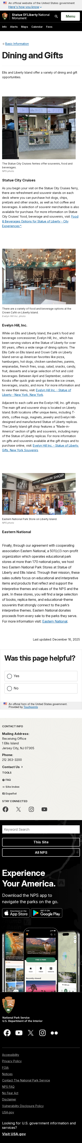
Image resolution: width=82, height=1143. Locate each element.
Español (11, 793)
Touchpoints (31, 707)
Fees (49, 26)
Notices (7, 1074)
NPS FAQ (8, 1086)
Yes (16, 676)
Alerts (14, 26)
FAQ (8, 779)
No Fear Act (10, 1093)
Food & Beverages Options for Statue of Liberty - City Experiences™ (40, 221)
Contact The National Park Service (26, 1080)
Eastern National (54, 621)
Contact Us (11, 767)
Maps (24, 26)
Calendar (37, 26)
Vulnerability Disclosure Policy (23, 1106)
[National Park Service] (5, 16)
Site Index (12, 786)
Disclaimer (9, 1099)
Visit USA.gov (14, 1134)
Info (4, 26)
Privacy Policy (12, 1061)
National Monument (31, 16)
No (16, 688)
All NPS (41, 852)
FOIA (5, 1067)
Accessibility (10, 1055)
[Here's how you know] (41, 5)
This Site (41, 842)
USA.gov (8, 1112)
